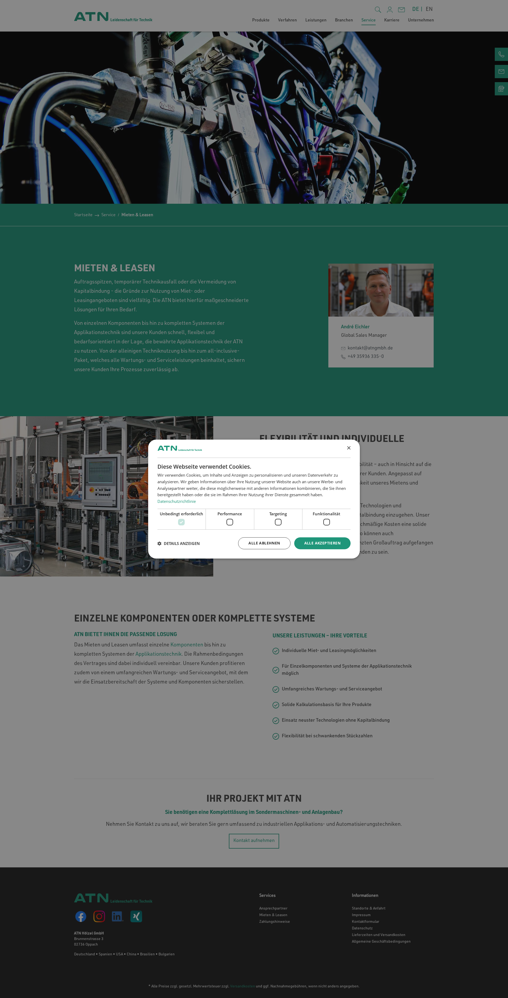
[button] (178, 543)
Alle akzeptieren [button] (322, 543)
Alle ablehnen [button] (264, 543)
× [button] (349, 448)
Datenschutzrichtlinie (176, 501)
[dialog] (254, 499)
